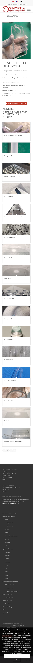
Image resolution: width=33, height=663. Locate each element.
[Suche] (23, 10)
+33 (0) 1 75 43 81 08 (22, 4)
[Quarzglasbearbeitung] (16, 229)
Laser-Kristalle (10, 588)
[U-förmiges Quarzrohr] (16, 372)
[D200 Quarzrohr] (16, 351)
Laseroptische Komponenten (10, 581)
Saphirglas (7, 552)
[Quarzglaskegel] (16, 331)
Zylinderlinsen (10, 526)
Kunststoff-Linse (9, 597)
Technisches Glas (7, 600)
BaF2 (6, 578)
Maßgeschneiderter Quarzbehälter (13, 441)
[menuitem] (23, 10)
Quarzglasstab (8, 319)
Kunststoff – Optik (7, 594)
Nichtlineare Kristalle (12, 591)
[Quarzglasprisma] (16, 188)
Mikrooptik (7, 542)
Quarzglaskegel (8, 339)
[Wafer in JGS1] (16, 270)
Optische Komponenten (8, 516)
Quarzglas (7, 555)
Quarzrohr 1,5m (8, 400)
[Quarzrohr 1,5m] (16, 392)
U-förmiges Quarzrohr (10, 380)
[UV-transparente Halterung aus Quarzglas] (16, 209)
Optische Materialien (7, 549)
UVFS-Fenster (8, 421)
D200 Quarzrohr (8, 359)
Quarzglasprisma (8, 196)
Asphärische (10, 523)
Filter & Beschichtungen (11, 536)
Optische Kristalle (9, 585)
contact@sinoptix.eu (10, 503)
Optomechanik (6, 613)
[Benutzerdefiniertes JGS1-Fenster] (16, 127)
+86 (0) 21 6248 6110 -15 (11, 4)
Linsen (6, 519)
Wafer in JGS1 (8, 278)
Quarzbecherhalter (9, 298)
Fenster (7, 529)
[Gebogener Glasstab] (16, 148)
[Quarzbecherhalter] (16, 290)
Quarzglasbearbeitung (10, 237)
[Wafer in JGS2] (16, 249)
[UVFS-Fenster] (16, 413)
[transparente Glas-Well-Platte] (16, 168)
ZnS (6, 568)
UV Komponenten (7, 610)
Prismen (7, 532)
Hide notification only (22, 656)
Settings (17, 660)
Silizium (7, 558)
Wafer (6, 546)
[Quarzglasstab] (16, 311)
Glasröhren (8, 604)
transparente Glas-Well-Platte (12, 176)
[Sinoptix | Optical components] (13, 9)
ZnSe (6, 565)
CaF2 (6, 572)
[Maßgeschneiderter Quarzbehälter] (16, 433)
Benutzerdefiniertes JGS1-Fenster (13, 135)
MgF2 (6, 575)
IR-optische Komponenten (9, 607)
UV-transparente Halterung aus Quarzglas (15, 217)
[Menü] (28, 10)
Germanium (8, 562)
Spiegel (7, 539)
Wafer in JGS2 (8, 258)
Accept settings (9, 656)
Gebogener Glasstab (9, 156)
